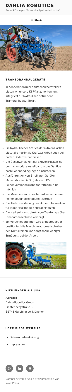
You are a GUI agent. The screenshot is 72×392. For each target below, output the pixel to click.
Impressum (17, 344)
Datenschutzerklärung (24, 337)
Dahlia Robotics (30, 5)
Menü (38, 20)
